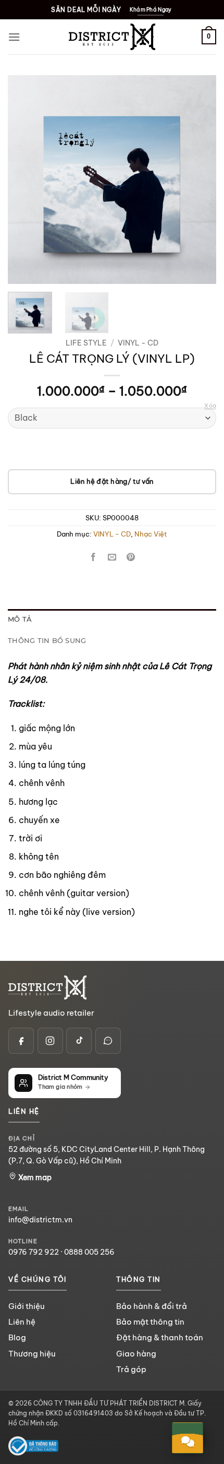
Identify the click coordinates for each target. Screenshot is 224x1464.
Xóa (210, 405)
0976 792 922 (33, 1252)
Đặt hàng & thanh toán (159, 1337)
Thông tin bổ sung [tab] (47, 641)
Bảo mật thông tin (150, 1322)
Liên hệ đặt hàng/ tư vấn (111, 481)
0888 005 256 (89, 1252)
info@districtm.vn (40, 1219)
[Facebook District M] (21, 1040)
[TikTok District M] (79, 1040)
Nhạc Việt (150, 534)
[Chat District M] (108, 1040)
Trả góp (131, 1369)
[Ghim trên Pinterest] (131, 557)
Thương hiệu (31, 1354)
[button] (14, 37)
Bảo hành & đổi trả (151, 1306)
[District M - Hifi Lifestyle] (112, 36)
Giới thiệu (26, 1306)
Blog (17, 1337)
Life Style (86, 343)
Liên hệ (21, 1322)
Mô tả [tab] (20, 619)
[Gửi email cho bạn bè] (112, 557)
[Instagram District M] (50, 1040)
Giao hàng (136, 1354)
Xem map (34, 1177)
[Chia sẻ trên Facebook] (93, 557)
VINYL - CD (138, 343)
